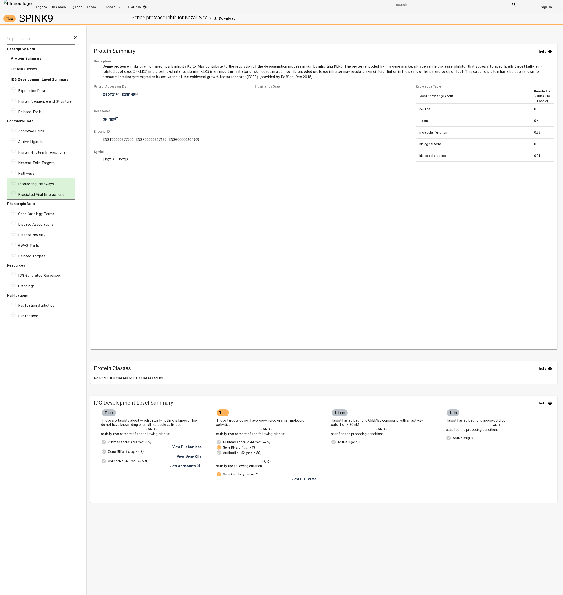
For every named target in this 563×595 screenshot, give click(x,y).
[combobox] (452, 6)
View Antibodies (184, 466)
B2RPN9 (130, 95)
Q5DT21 (111, 95)
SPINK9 (111, 119)
